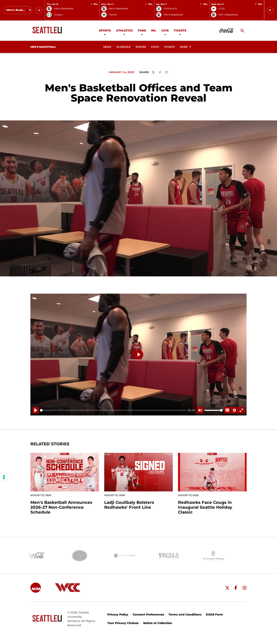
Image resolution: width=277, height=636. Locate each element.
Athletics (124, 30)
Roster (141, 47)
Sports (105, 30)
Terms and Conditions (185, 614)
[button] (38, 10)
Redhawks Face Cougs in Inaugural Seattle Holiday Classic (205, 507)
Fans (142, 30)
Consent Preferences (148, 614)
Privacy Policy (117, 614)
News (107, 47)
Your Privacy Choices (123, 623)
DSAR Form (214, 614)
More (184, 47)
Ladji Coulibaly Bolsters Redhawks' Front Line (129, 505)
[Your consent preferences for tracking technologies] (4, 477)
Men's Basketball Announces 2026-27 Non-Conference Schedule (61, 507)
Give (165, 30)
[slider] (113, 410)
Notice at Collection (157, 623)
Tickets (180, 30)
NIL (153, 30)
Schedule (123, 47)
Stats (155, 47)
